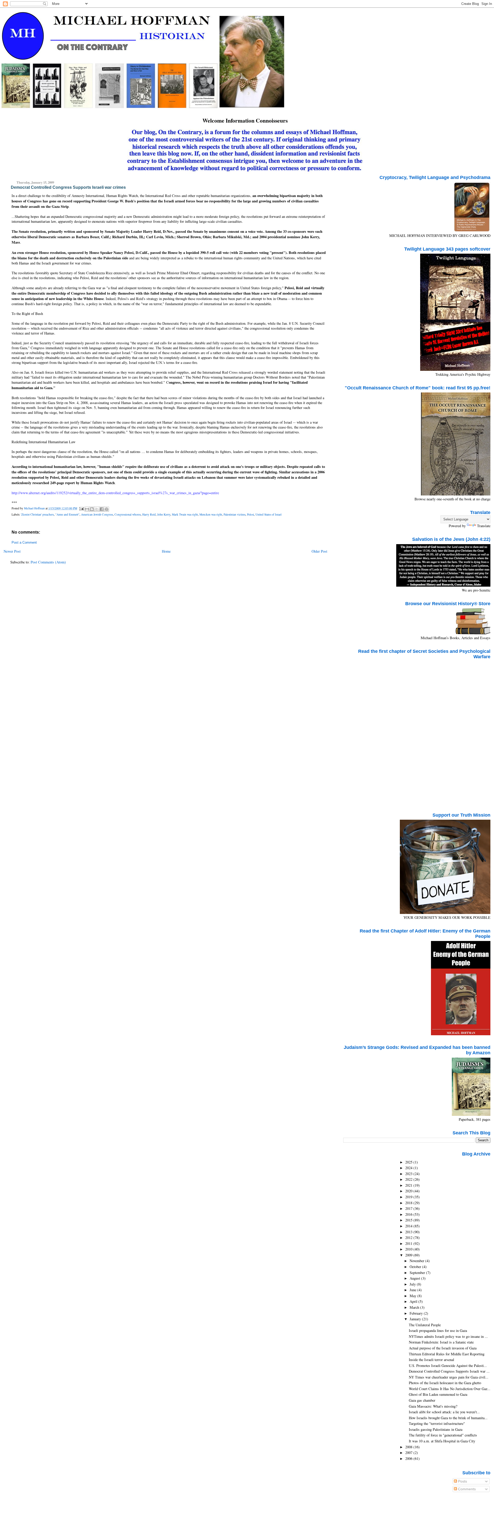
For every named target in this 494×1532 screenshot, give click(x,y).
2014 (409, 1225)
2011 (409, 1243)
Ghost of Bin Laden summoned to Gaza (438, 1394)
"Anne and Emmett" (67, 514)
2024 (409, 1167)
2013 (409, 1231)
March (415, 1307)
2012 (409, 1237)
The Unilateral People (425, 1324)
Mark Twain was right (185, 514)
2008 (409, 1446)
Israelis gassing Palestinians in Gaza (435, 1429)
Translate (483, 525)
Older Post (319, 551)
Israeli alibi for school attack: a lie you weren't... (444, 1411)
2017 (409, 1208)
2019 (409, 1196)
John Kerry (163, 514)
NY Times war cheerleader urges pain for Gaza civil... (448, 1377)
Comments (466, 1489)
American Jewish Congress (97, 514)
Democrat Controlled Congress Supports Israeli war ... (449, 1371)
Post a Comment (24, 542)
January (416, 1318)
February (417, 1313)
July (413, 1284)
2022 (409, 1179)
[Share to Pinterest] (106, 509)
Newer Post (12, 551)
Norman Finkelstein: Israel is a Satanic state (441, 1342)
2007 (409, 1452)
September (418, 1272)
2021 (409, 1185)
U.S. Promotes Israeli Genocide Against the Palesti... (448, 1365)
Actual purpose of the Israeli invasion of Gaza (443, 1348)
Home (166, 551)
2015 (409, 1220)
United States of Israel (268, 514)
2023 (409, 1173)
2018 (409, 1202)
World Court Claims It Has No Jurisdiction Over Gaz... (449, 1388)
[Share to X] (96, 509)
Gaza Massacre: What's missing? (433, 1406)
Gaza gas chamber (422, 1400)
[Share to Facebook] (101, 509)
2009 (409, 1255)
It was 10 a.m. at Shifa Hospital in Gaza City (442, 1441)
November (417, 1260)
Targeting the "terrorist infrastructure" (437, 1423)
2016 (409, 1214)
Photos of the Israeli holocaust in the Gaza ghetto (445, 1382)
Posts (462, 1481)
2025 (409, 1162)
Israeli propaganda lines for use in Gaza (438, 1330)
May (413, 1295)
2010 (409, 1249)
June (413, 1289)
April (414, 1301)
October (416, 1266)
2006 (409, 1458)
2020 (409, 1190)
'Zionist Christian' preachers (37, 514)
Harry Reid (149, 514)
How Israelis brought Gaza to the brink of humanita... (448, 1417)
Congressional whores (127, 514)
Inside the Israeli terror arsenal (431, 1359)
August (415, 1278)
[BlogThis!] (91, 509)
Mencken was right (210, 514)
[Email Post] (81, 508)
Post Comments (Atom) (48, 562)
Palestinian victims (234, 514)
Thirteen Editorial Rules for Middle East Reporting (446, 1353)
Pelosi (250, 514)
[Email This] (87, 509)
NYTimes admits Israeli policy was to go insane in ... (448, 1336)
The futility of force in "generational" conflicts (443, 1435)
